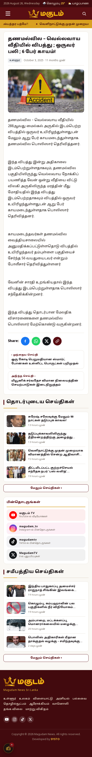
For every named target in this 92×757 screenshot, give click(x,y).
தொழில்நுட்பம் (14, 704)
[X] (46, 341)
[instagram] (14, 719)
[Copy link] (57, 341)
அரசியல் (63, 699)
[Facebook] (25, 341)
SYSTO (55, 739)
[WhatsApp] (36, 341)
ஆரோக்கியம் (39, 704)
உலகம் (24, 699)
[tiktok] (22, 719)
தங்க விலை (12, 709)
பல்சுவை (80, 699)
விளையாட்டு (43, 699)
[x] (30, 719)
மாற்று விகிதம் (36, 709)
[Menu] (7, 13)
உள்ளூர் (15, 60)
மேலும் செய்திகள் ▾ (46, 488)
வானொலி (60, 704)
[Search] (84, 13)
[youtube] (6, 719)
